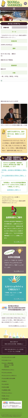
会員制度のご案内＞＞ (14, 190)
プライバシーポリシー (7, 392)
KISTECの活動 (6, 387)
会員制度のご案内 (6, 390)
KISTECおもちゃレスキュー (8, 369)
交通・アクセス (6, 395)
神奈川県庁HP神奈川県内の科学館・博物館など (14, 343)
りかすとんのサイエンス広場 (10, 197)
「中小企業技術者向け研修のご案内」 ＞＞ (13, 176)
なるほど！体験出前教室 (8, 363)
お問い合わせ (5, 398)
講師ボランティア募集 (9, 365)
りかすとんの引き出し (7, 372)
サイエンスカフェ (7, 199)
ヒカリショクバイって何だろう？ (10, 375)
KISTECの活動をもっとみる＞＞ (18, 326)
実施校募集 (6, 366)
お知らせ (5, 381)
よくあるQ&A (6, 384)
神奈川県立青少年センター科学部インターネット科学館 (14, 350)
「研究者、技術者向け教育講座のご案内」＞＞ (14, 171)
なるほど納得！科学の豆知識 (9, 378)
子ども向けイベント (7, 360)
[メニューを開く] (14, 9)
